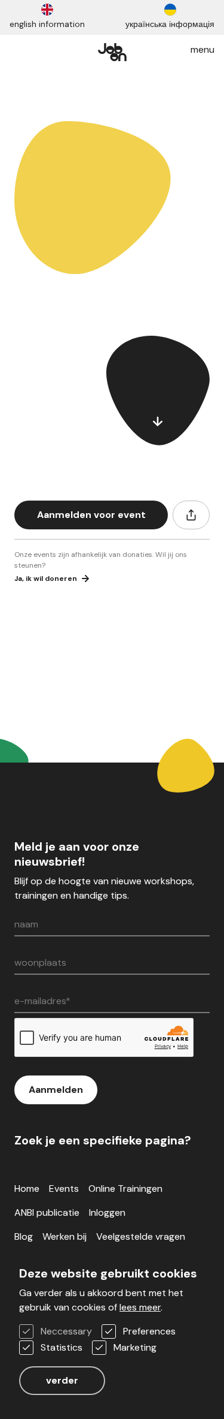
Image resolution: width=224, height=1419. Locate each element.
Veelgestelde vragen (140, 1236)
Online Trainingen (125, 1188)
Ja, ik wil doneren (45, 578)
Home (26, 1188)
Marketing (135, 1347)
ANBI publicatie (46, 1212)
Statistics (61, 1347)
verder (62, 1380)
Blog (23, 1236)
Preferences (149, 1331)
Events (64, 1188)
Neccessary (66, 1331)
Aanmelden (56, 1089)
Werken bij (64, 1236)
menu (202, 49)
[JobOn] (112, 50)
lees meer (140, 1307)
